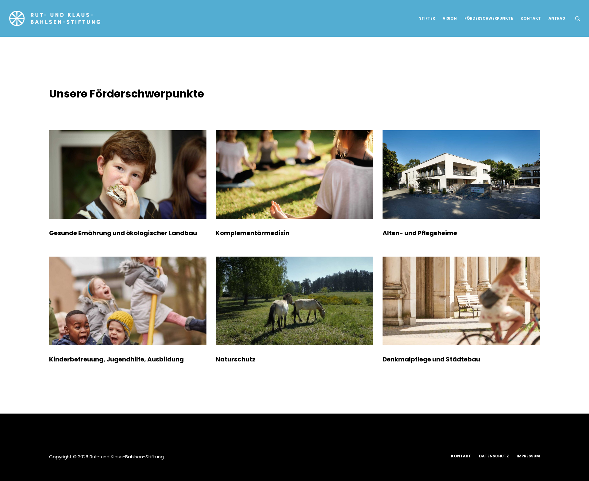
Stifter (427, 18)
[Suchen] (577, 18)
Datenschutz (494, 456)
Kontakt (531, 18)
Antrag (557, 18)
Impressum (528, 456)
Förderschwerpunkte (488, 18)
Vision (450, 18)
